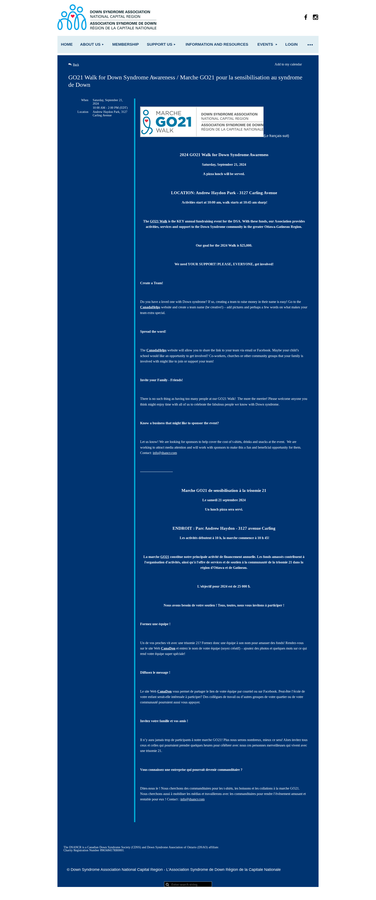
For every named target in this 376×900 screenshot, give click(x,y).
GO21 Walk (158, 221)
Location (82, 112)
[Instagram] (315, 17)
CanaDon (168, 648)
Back (76, 64)
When (84, 100)
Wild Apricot (269, 894)
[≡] (310, 44)
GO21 (164, 557)
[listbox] (291, 64)
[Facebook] (306, 17)
